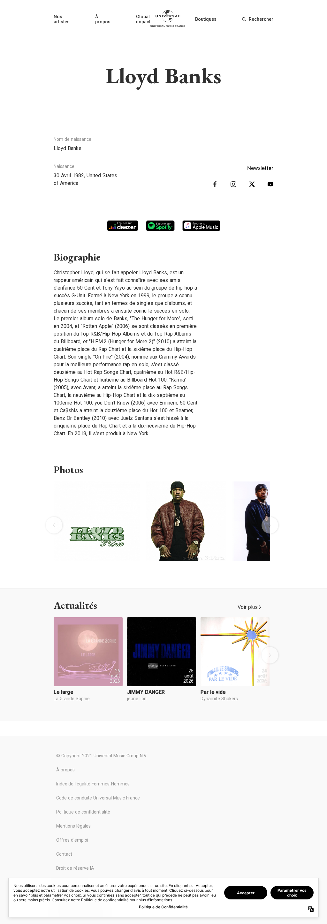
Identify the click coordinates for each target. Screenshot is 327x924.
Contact (64, 854)
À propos (102, 19)
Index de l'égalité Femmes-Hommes (93, 783)
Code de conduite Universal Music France (98, 797)
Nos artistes (62, 19)
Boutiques (206, 19)
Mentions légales (73, 826)
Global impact (143, 19)
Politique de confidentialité (83, 811)
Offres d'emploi (72, 840)
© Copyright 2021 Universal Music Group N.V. (101, 755)
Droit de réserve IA (75, 868)
